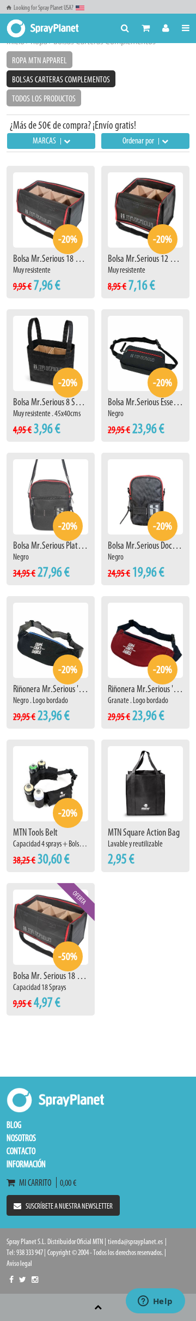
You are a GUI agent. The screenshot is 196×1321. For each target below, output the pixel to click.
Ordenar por (139, 140)
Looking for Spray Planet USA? (43, 7)
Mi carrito (36, 1182)
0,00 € (66, 1182)
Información (26, 1163)
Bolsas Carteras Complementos (61, 79)
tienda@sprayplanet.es (135, 1241)
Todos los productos (44, 98)
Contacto (21, 1150)
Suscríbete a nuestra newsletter (69, 1206)
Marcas (45, 140)
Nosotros (21, 1137)
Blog (14, 1124)
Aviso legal (19, 1263)
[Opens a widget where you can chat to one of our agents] (155, 1302)
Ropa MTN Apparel (39, 60)
